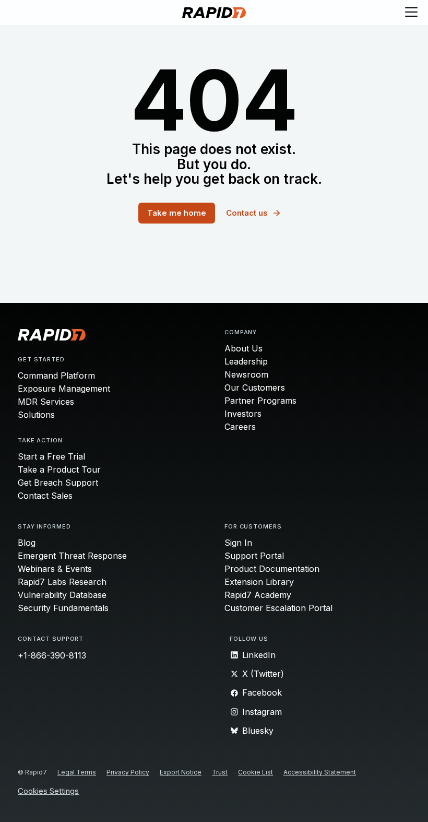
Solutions (36, 414)
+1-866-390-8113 (52, 655)
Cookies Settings (48, 791)
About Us (243, 348)
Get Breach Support (58, 482)
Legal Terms (76, 772)
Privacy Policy (127, 772)
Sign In (238, 542)
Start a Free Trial (51, 456)
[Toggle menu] (411, 12)
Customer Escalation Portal (278, 608)
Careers (240, 426)
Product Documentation (271, 568)
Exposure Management (64, 388)
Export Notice (180, 772)
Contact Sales (45, 495)
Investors (242, 413)
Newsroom (246, 374)
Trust (220, 772)
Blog (26, 542)
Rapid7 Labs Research (62, 582)
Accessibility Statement (319, 772)
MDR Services (46, 401)
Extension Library (259, 582)
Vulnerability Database (62, 595)
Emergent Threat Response (72, 555)
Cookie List (255, 772)
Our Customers (254, 387)
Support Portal (254, 555)
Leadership (246, 361)
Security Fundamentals (63, 608)
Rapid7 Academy (257, 595)
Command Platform (56, 375)
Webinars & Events (55, 568)
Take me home (176, 213)
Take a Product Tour (59, 469)
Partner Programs (260, 400)
